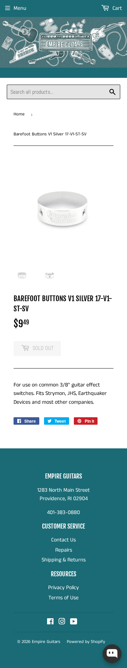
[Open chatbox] (112, 653)
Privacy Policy (63, 588)
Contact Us (63, 540)
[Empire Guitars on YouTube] (73, 622)
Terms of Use (63, 598)
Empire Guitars (46, 642)
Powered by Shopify (86, 642)
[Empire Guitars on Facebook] (50, 622)
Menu (20, 8)
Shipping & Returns (64, 560)
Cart (116, 8)
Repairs (63, 550)
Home (19, 114)
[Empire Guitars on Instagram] (62, 622)
